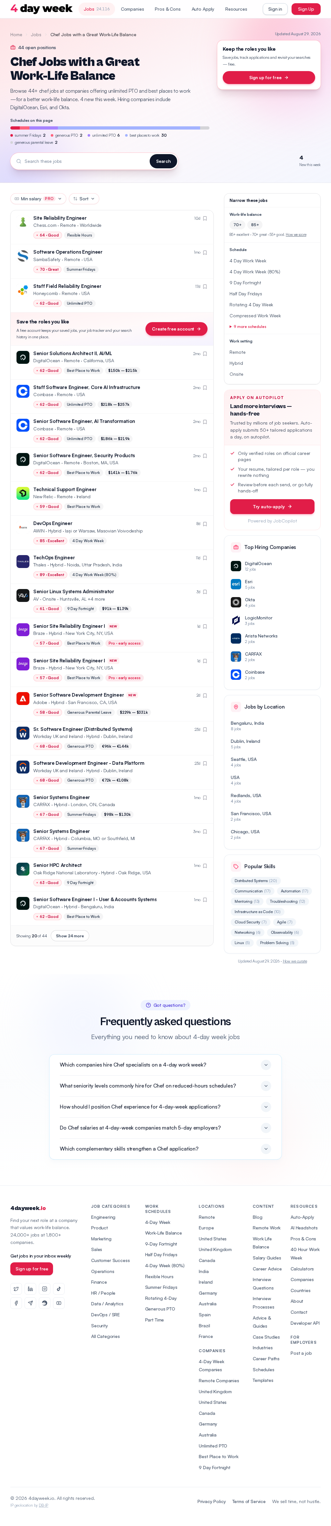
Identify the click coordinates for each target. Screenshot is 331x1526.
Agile (285, 922)
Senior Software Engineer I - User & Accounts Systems (94, 899)
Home (16, 34)
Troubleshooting (287, 901)
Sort (84, 198)
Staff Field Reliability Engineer (67, 286)
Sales (96, 1249)
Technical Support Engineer (64, 489)
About (297, 1301)
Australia (208, 1303)
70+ (237, 224)
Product (99, 1227)
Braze (39, 633)
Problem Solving (277, 942)
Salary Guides (267, 1257)
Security (99, 1325)
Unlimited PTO (213, 1445)
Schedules (263, 1369)
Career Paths (266, 1358)
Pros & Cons (167, 9)
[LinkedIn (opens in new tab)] (30, 1289)
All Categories (105, 1336)
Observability (285, 932)
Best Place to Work (218, 1456)
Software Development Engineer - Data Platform (88, 763)
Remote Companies (219, 1380)
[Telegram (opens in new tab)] (30, 1303)
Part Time (154, 1319)
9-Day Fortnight (161, 1244)
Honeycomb (45, 293)
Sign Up (306, 9)
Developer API (305, 1323)
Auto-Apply (302, 1217)
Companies (132, 9)
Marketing (101, 1238)
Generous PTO (160, 1308)
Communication (252, 891)
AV (36, 599)
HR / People (103, 1293)
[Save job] (204, 218)
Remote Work (267, 1227)
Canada (207, 1260)
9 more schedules (250, 326)
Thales (39, 564)
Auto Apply (203, 9)
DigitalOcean (46, 360)
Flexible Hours (159, 1276)
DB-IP (43, 1505)
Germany (208, 1293)
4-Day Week (157, 1222)
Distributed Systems (256, 880)
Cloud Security (250, 922)
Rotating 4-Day (161, 1298)
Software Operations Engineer (67, 252)
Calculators (302, 1268)
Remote (207, 1217)
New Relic (43, 496)
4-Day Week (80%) (165, 1265)
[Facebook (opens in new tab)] (16, 1303)
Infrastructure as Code (258, 911)
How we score (296, 234)
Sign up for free (265, 77)
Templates (263, 1380)
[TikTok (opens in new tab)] (59, 1289)
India (203, 1271)
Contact (299, 1312)
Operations (102, 1271)
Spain (204, 1314)
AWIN (38, 530)
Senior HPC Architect (57, 865)
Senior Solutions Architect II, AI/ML (72, 353)
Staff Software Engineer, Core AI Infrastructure (86, 387)
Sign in (275, 9)
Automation (294, 891)
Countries (301, 1290)
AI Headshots (304, 1227)
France (206, 1336)
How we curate (295, 961)
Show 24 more (70, 935)
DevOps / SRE (105, 1314)
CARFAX (41, 804)
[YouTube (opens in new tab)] (59, 1303)
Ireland (206, 1282)
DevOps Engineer (52, 523)
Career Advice (267, 1268)
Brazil (204, 1325)
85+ (255, 224)
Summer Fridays (161, 1287)
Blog (257, 1217)
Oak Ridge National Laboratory (65, 872)
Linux (242, 942)
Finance (99, 1282)
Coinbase (43, 394)
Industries (262, 1347)
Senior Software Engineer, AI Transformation (84, 421)
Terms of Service (249, 1501)
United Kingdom (215, 1249)
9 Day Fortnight (214, 1467)
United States (213, 1238)
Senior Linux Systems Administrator (73, 591)
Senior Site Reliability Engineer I (69, 626)
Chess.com (45, 225)
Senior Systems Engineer (61, 797)
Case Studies (266, 1337)
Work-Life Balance (163, 1233)
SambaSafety (46, 259)
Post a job (301, 1353)
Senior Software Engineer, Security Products (84, 455)
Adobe (40, 702)
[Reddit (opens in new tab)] (44, 1303)
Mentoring (247, 901)
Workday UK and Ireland (57, 736)
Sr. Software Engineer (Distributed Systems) (83, 729)
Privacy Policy (212, 1501)
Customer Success (110, 1260)
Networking (248, 932)
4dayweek (28, 1208)
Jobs (36, 34)
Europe (206, 1227)
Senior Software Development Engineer (78, 695)
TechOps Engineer (54, 557)
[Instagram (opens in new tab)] (44, 1289)
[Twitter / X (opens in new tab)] (16, 1289)
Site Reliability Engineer (60, 218)
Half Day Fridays (161, 1254)
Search (163, 161)
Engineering (103, 1217)
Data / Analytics (107, 1303)
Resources (236, 9)
